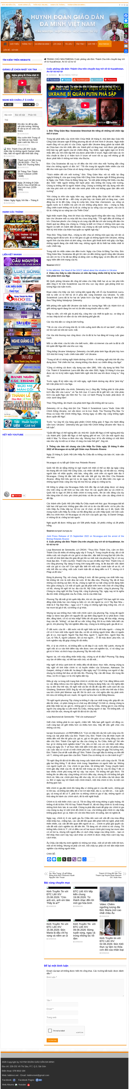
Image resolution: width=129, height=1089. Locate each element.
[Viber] (125, 40)
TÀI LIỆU (68, 44)
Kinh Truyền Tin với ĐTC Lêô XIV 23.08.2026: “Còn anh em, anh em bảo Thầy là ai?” (58, 897)
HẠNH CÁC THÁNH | (58, 5)
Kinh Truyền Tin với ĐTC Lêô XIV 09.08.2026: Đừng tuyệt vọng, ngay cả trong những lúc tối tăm (84, 931)
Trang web (51, 1017)
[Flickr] (122, 4)
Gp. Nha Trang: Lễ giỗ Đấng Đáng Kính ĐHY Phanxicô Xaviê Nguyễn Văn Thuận (61, 874)
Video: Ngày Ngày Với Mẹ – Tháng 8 (21, 200)
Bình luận (52, 977)
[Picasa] (124, 4)
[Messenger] (125, 20)
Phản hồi (32, 115)
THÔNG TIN (26, 44)
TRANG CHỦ (5, 43)
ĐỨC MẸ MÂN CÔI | (9, 5)
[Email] (125, 46)
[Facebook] (119, 4)
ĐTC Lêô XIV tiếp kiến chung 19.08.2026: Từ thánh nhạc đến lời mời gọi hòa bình (83, 897)
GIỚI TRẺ (91, 44)
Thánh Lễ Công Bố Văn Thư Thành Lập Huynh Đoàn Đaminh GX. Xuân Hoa (108, 874)
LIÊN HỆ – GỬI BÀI (10, 50)
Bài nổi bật (20, 115)
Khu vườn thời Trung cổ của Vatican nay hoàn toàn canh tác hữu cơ (29, 139)
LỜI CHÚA (57, 44)
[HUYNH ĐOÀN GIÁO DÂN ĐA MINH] (64, 24)
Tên (49, 1000)
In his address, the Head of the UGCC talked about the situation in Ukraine (82, 270)
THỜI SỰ (74, 75)
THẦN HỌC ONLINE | (40, 5)
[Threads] (125, 35)
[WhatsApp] (125, 25)
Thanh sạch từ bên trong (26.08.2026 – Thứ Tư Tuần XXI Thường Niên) (29, 162)
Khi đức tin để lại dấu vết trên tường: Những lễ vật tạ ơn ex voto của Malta (29, 127)
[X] (125, 30)
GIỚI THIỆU (14, 44)
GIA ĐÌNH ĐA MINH (42, 44)
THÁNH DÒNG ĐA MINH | (76, 5)
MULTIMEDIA (104, 44)
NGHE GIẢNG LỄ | (24, 5)
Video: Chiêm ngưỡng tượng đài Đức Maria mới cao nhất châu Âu (110, 908)
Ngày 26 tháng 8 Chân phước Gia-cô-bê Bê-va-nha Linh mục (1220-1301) (29, 186)
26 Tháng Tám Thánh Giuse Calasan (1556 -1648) (28, 173)
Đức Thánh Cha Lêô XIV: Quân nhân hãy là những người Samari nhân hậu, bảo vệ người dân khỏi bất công (22, 151)
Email (50, 1009)
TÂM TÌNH (80, 44)
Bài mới (8, 115)
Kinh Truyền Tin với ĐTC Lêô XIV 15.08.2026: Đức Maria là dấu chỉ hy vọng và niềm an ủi (57, 930)
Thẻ (6, 120)
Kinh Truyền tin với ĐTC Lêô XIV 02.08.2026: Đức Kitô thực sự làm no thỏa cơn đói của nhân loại (112, 944)
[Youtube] (127, 4)
